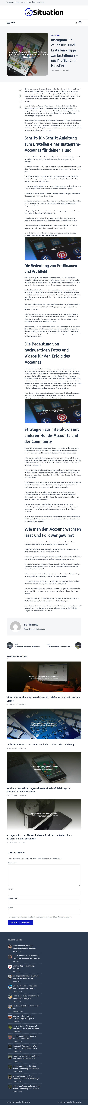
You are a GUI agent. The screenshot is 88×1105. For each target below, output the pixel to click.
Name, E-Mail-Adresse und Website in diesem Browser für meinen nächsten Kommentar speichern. (41, 917)
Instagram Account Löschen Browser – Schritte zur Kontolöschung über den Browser (27, 1038)
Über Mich (40, 2)
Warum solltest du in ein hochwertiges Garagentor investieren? (24, 1018)
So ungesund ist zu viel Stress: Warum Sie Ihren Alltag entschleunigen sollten (26, 978)
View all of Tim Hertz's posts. (35, 629)
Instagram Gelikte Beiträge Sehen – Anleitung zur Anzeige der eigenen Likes (26, 1068)
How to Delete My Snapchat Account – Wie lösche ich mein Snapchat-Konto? (26, 1028)
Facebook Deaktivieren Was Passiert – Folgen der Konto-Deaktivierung (25, 1048)
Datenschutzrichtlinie (13, 2)
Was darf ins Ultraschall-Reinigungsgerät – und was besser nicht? (24, 948)
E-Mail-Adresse (13, 898)
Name (10, 889)
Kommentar (12, 863)
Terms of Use (31, 2)
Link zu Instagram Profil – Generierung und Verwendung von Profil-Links (27, 1078)
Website (10, 908)
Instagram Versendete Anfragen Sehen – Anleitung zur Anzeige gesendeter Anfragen (27, 1088)
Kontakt (23, 2)
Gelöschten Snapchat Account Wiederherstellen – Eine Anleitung (40, 744)
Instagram (55, 35)
